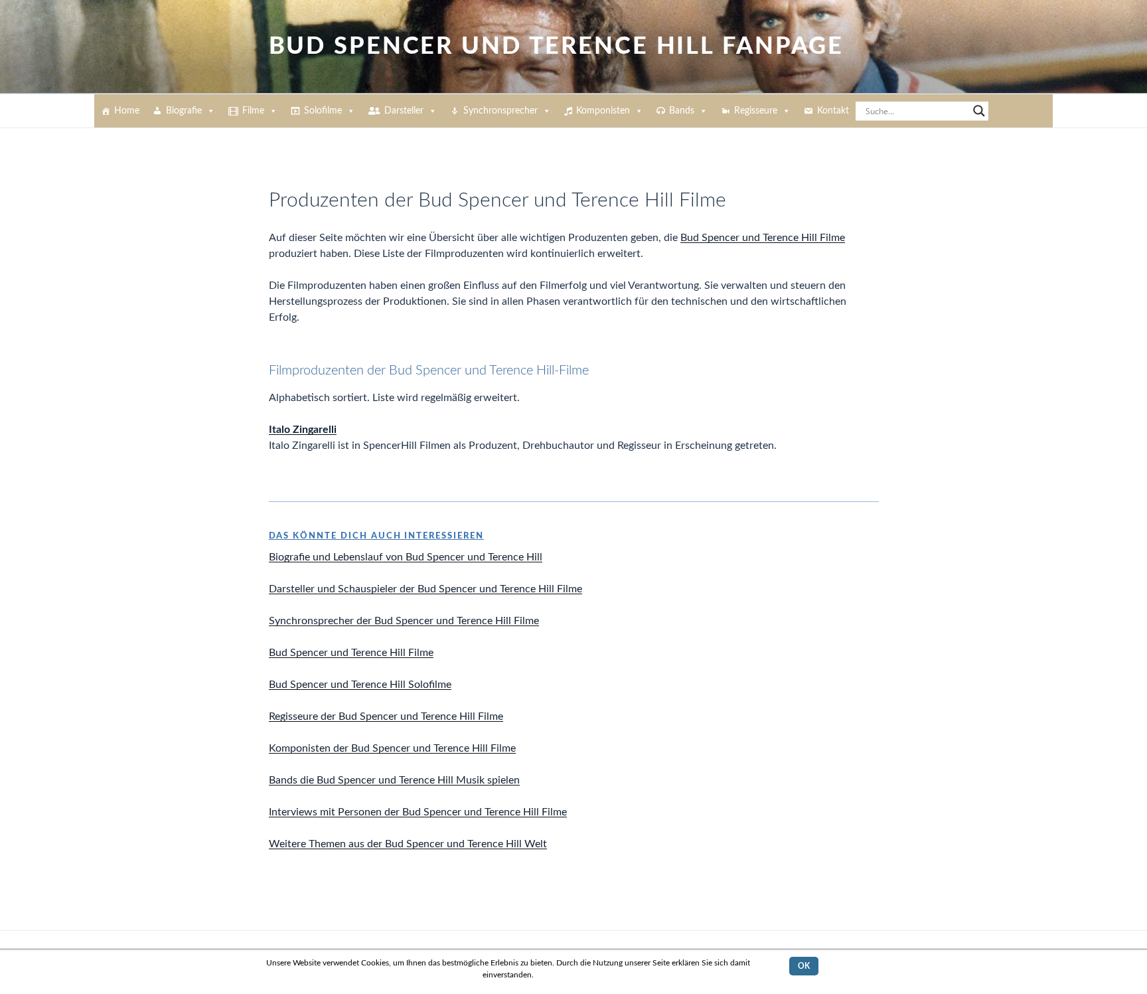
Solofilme (323, 111)
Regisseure (755, 111)
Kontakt (833, 111)
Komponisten (603, 111)
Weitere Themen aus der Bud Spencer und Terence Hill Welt (408, 844)
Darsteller (403, 111)
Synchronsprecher (500, 111)
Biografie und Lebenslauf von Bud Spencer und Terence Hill (405, 557)
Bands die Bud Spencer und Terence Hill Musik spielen (394, 780)
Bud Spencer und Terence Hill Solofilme (360, 684)
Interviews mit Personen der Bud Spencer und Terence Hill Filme (418, 812)
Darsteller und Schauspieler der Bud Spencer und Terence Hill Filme (425, 589)
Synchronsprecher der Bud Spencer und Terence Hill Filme (404, 621)
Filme (253, 111)
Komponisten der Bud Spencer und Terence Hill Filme (392, 748)
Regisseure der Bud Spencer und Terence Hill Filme (386, 716)
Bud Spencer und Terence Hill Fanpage (556, 46)
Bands (681, 111)
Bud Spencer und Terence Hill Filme (762, 237)
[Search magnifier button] (979, 111)
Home (126, 111)
